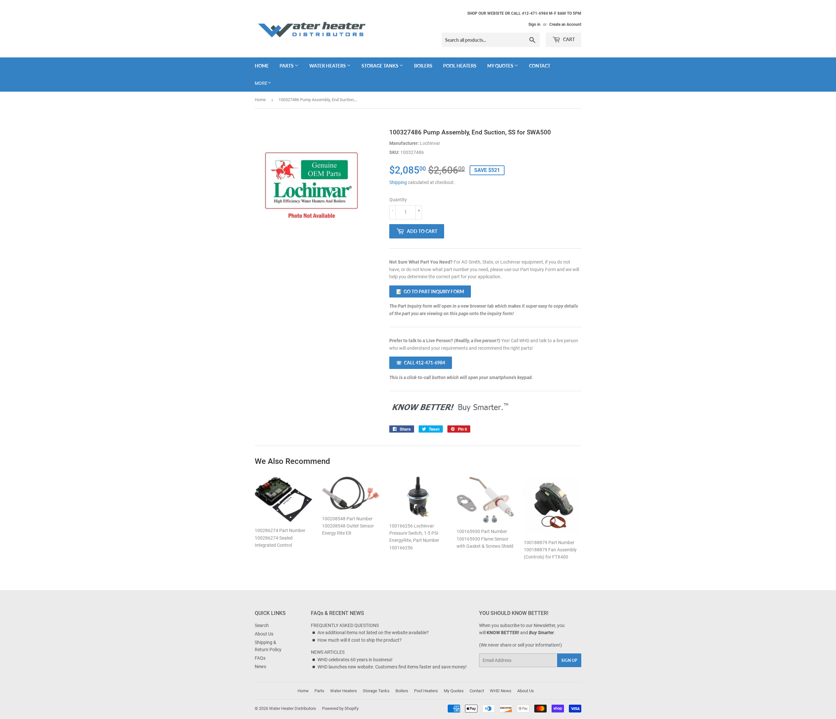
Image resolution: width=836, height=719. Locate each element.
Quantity (398, 199)
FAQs (260, 658)
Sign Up (569, 660)
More (261, 83)
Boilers (423, 66)
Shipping (398, 182)
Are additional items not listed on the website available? (373, 632)
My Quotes (500, 66)
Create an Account (565, 24)
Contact (539, 66)
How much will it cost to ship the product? (359, 640)
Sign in (534, 24)
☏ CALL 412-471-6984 (420, 362)
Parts (287, 66)
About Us (264, 633)
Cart (568, 39)
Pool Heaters (459, 66)
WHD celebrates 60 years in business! (355, 659)
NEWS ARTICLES (328, 652)
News (260, 666)
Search (262, 625)
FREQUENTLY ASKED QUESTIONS (345, 625)
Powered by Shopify (340, 708)
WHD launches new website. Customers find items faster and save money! (392, 666)
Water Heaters (328, 66)
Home (262, 66)
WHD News (500, 690)
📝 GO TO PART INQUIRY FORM (430, 291)
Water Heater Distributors (292, 708)
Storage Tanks (380, 66)
